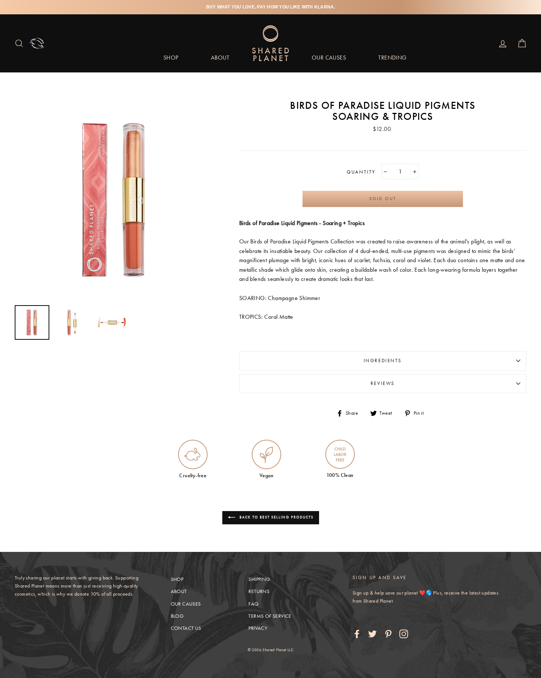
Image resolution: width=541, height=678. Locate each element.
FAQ (253, 604)
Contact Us (186, 628)
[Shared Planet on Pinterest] (388, 633)
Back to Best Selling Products (276, 517)
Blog (177, 616)
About (220, 57)
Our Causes (329, 57)
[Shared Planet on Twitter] (372, 633)
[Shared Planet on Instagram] (403, 633)
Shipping (259, 579)
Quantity (382, 174)
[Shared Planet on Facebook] (357, 633)
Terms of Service (269, 616)
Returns (258, 591)
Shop (170, 57)
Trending (392, 57)
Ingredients (383, 360)
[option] (270, 7)
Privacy (257, 628)
